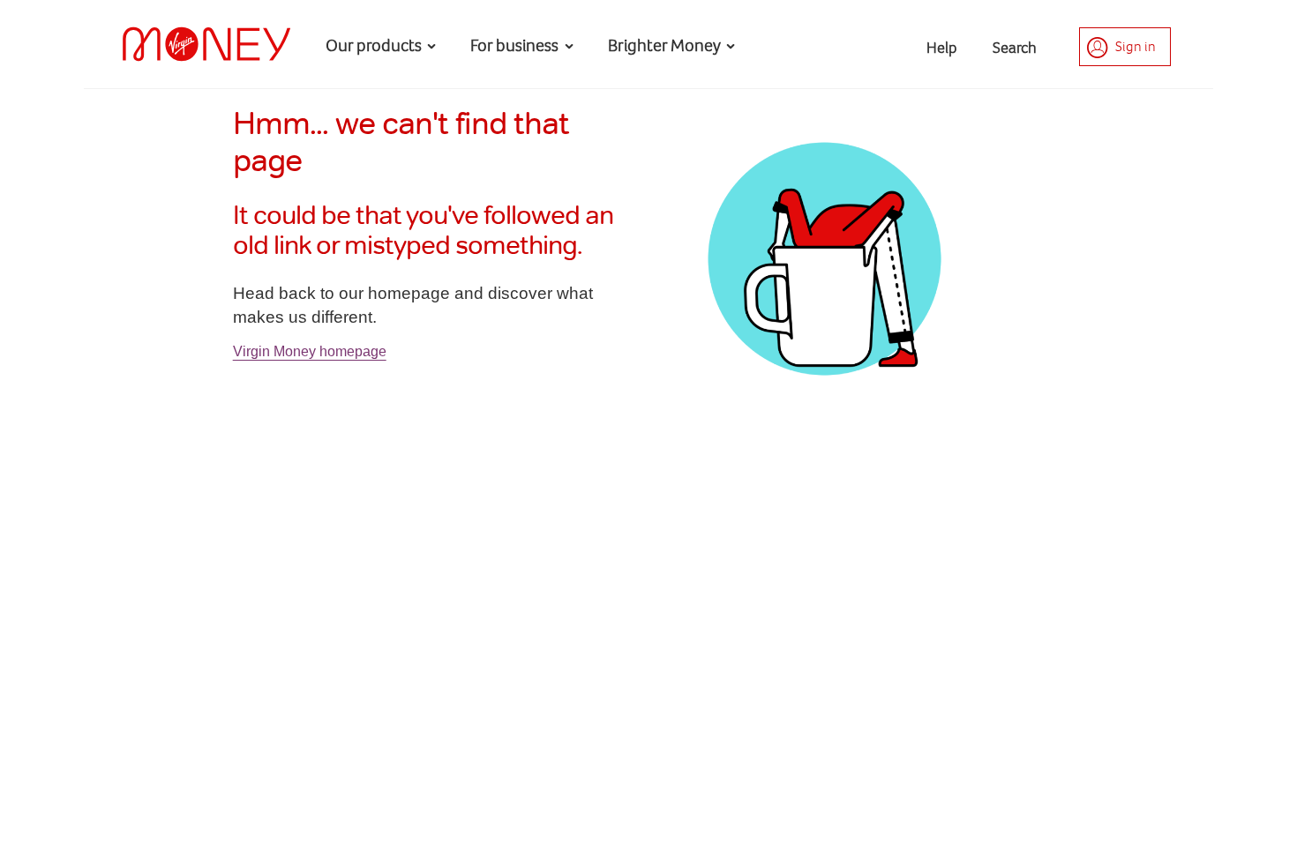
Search (1015, 47)
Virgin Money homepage (309, 351)
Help (941, 47)
